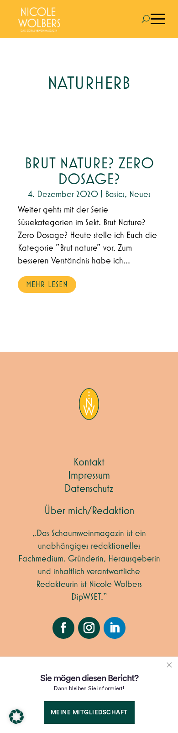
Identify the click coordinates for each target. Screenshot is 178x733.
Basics (115, 194)
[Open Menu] (158, 19)
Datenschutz (89, 488)
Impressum (89, 475)
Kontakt (89, 462)
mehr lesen (47, 285)
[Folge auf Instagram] (89, 628)
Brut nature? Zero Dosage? (89, 172)
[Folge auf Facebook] (63, 628)
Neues (140, 194)
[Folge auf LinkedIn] (115, 628)
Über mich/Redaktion (89, 511)
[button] (16, 716)
